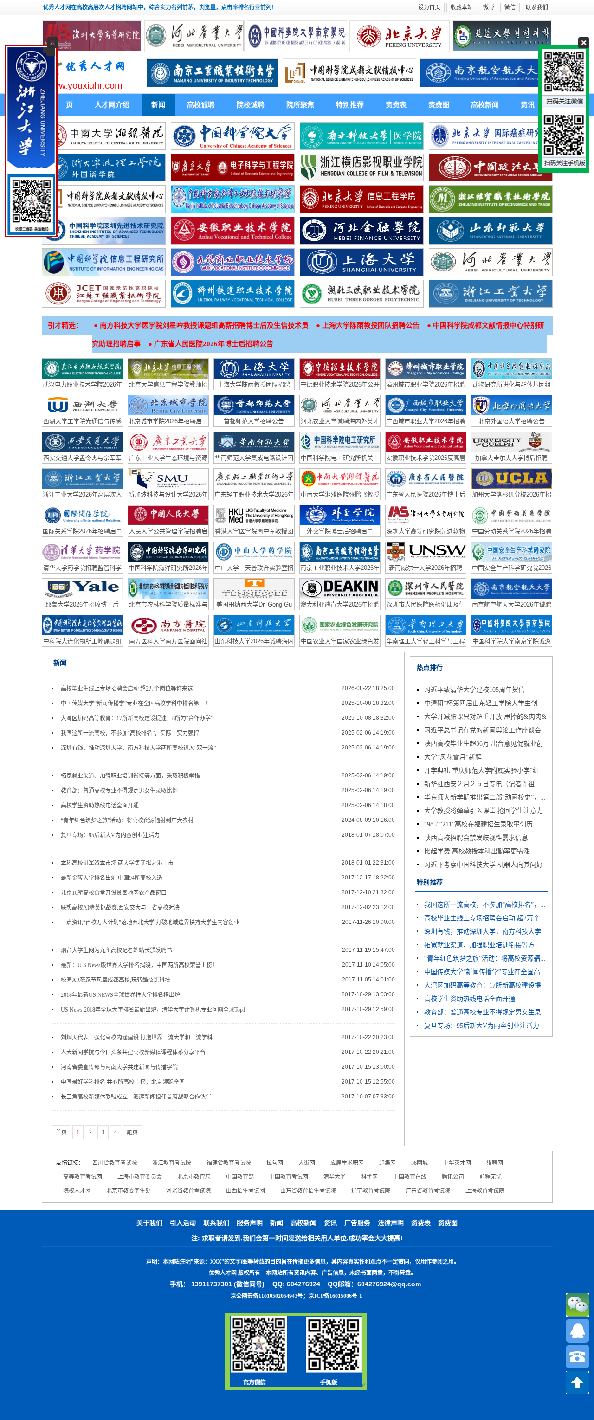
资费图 (438, 105)
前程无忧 (490, 1177)
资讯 (528, 105)
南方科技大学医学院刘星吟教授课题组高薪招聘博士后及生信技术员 (204, 325)
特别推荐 (350, 105)
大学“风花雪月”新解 (453, 757)
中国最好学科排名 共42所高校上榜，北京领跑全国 (123, 1082)
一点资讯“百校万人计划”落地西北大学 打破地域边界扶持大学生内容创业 (150, 922)
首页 (61, 1132)
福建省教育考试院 (229, 1163)
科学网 (369, 1177)
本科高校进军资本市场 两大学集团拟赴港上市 (117, 863)
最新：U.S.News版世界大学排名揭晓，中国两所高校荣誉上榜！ (139, 965)
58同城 (419, 1163)
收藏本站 (462, 7)
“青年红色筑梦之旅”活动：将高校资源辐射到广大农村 (127, 820)
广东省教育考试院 (428, 1191)
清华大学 (334, 1177)
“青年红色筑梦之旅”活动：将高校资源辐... (485, 958)
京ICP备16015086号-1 (335, 1296)
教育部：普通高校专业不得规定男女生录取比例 (119, 790)
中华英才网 (457, 1163)
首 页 (62, 105)
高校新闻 (485, 105)
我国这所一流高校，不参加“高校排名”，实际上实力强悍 (130, 733)
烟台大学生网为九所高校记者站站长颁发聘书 (116, 950)
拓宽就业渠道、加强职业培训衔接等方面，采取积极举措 (130, 776)
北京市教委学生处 (128, 1191)
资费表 (396, 105)
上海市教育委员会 (139, 1177)
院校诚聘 (251, 105)
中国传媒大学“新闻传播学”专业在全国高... (485, 971)
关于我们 (149, 1223)
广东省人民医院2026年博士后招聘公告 (213, 344)
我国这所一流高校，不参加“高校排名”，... (485, 904)
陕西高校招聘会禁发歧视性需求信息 (476, 837)
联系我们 (537, 7)
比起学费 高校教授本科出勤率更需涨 (477, 851)
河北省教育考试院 (188, 1191)
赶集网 (387, 1163)
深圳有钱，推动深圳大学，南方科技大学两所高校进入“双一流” (138, 748)
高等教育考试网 (82, 1177)
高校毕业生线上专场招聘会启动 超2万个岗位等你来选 (127, 688)
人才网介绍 (112, 105)
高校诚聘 (201, 105)
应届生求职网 (347, 1163)
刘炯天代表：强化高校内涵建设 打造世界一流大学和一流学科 (137, 1037)
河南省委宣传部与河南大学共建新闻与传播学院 (119, 1067)
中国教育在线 (409, 1177)
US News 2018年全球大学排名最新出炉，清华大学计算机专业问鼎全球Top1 (153, 1010)
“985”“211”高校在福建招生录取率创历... (481, 824)
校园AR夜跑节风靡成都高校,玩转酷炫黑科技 (115, 980)
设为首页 (429, 7)
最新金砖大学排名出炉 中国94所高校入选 (111, 878)
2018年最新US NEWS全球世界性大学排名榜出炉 (120, 995)
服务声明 (250, 1223)
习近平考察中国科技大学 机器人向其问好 (483, 864)
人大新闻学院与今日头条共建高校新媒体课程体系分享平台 (133, 1052)
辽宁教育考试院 (370, 1191)
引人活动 (183, 1223)
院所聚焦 (300, 105)
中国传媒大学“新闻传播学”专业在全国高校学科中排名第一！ (135, 703)
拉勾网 (274, 1163)
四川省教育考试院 (114, 1163)
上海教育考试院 (484, 1191)
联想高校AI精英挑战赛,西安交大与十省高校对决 (120, 907)
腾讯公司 (453, 1177)
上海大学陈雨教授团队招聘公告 (371, 325)
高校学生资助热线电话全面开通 (100, 805)
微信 (510, 7)
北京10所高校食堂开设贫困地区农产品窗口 (114, 893)
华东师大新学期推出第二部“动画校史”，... (485, 797)
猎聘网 (494, 1163)
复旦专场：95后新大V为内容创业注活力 (110, 835)
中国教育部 (240, 1177)
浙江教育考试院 (171, 1163)
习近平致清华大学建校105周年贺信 (474, 689)
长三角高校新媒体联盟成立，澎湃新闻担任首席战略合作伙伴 (136, 1097)
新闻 (158, 105)
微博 (488, 7)
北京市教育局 (194, 1177)
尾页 (132, 1132)
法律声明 (391, 1223)
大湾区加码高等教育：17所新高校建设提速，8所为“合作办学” (137, 718)
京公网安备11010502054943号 (267, 1296)
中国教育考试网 (288, 1177)
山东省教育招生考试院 (308, 1191)
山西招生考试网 (245, 1191)
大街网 (306, 1163)
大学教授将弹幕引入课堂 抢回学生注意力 (483, 810)
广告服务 (357, 1223)
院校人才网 (77, 1191)
